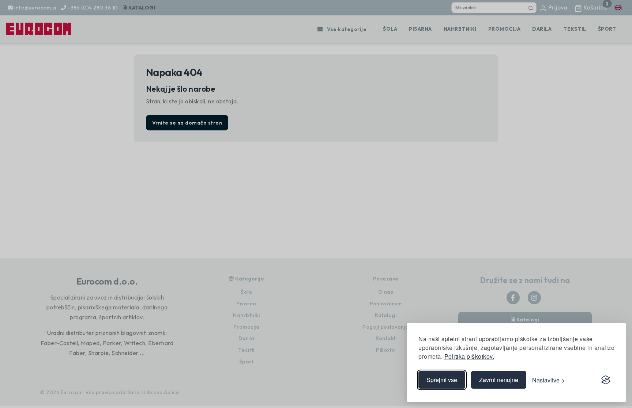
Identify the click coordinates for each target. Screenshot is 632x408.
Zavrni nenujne (498, 379)
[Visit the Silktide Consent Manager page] (605, 380)
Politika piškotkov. (469, 356)
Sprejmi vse (441, 379)
